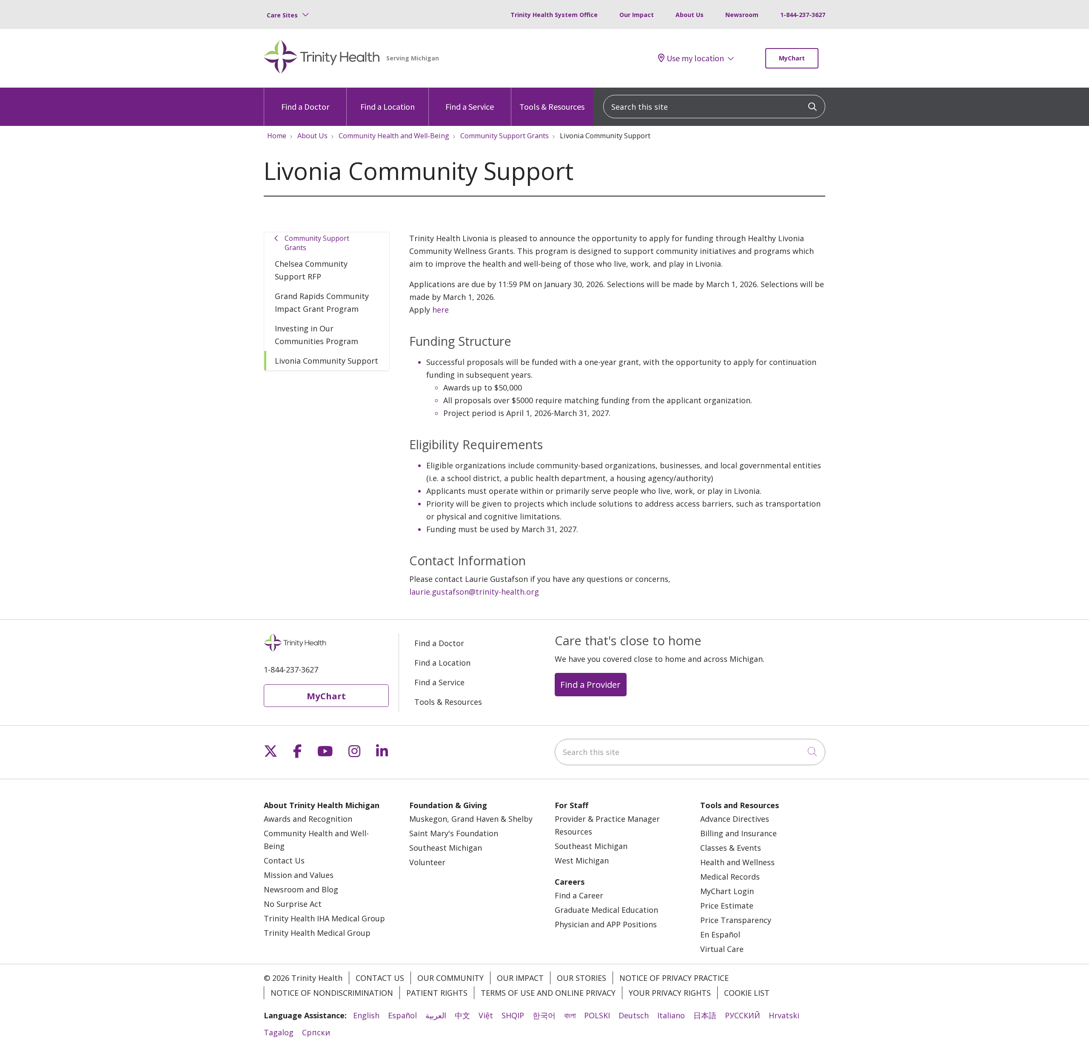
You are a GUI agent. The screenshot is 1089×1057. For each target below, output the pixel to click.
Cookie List (747, 993)
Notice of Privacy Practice (674, 978)
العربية (435, 1015)
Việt (486, 1015)
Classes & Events (730, 848)
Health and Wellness (737, 862)
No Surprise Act (293, 904)
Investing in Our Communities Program (316, 334)
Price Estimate (726, 905)
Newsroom (741, 15)
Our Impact (636, 15)
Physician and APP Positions (606, 924)
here (440, 310)
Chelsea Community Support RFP (311, 270)
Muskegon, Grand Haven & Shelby (471, 819)
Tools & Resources (551, 106)
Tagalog (279, 1032)
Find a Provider (590, 684)
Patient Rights (437, 993)
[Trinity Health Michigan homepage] (322, 58)
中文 (462, 1015)
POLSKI (597, 1015)
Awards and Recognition (308, 819)
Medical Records (730, 877)
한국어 (544, 1015)
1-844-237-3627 (802, 15)
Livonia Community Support (326, 361)
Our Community (450, 978)
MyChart (792, 58)
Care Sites (282, 15)
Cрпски (316, 1032)
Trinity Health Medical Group (317, 933)
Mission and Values (299, 875)
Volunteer (427, 862)
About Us (690, 15)
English (366, 1015)
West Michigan (582, 860)
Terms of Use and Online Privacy (548, 993)
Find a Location (387, 106)
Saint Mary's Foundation (453, 833)
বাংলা (570, 1015)
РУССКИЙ (742, 1015)
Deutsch (634, 1015)
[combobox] (714, 106)
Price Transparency (735, 920)
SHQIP (513, 1015)
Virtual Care (722, 949)
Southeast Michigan (445, 848)
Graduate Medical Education (606, 910)
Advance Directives (734, 819)
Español (402, 1015)
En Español (720, 934)
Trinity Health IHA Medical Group (324, 918)
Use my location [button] (695, 58)
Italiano (671, 1015)
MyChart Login (727, 891)
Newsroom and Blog (301, 889)
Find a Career (579, 895)
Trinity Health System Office (554, 15)
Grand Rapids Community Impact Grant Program (322, 302)
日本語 (704, 1015)
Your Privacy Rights (670, 993)
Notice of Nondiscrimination (332, 993)
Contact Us (284, 860)
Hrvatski (784, 1015)
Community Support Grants (317, 243)
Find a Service (469, 106)
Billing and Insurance (738, 833)
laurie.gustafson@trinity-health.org (474, 592)
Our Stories (581, 978)
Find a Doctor (305, 106)
